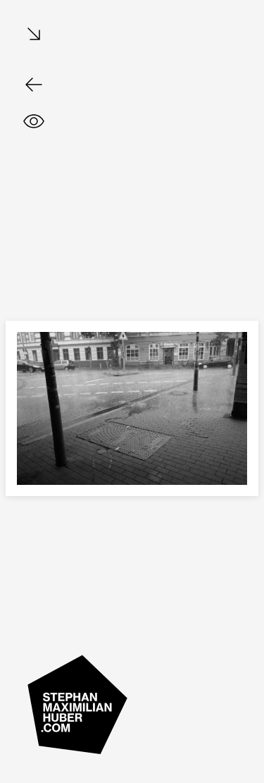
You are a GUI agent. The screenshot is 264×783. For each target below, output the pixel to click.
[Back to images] (34, 84)
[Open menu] (34, 35)
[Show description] (34, 121)
